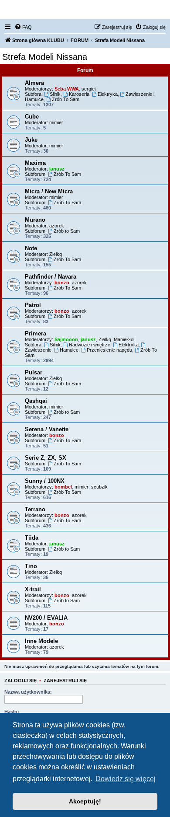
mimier (56, 122)
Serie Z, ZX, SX (45, 457)
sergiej (88, 88)
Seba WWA (66, 88)
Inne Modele (41, 641)
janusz (57, 168)
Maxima (35, 163)
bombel (63, 486)
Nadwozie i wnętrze (89, 344)
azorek (56, 225)
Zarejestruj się (65, 680)
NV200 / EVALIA (46, 617)
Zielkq (55, 254)
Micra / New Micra (49, 191)
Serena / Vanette (46, 429)
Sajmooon (66, 339)
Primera (35, 333)
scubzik (99, 486)
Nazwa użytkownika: (28, 692)
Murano (35, 219)
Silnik (55, 94)
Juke (31, 139)
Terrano (35, 509)
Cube (32, 116)
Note (31, 248)
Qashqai (36, 401)
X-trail (33, 589)
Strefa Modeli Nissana (44, 57)
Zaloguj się (20, 680)
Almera (34, 83)
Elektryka (108, 94)
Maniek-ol (124, 339)
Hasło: (11, 711)
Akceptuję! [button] (85, 801)
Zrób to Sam (67, 231)
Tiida (31, 537)
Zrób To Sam (65, 99)
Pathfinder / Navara (50, 276)
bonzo (61, 282)
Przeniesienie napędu (109, 350)
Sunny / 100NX (45, 481)
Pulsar (33, 372)
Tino (31, 566)
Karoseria (79, 94)
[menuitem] (23, 27)
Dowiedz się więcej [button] (125, 778)
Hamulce (69, 350)
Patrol (33, 305)
